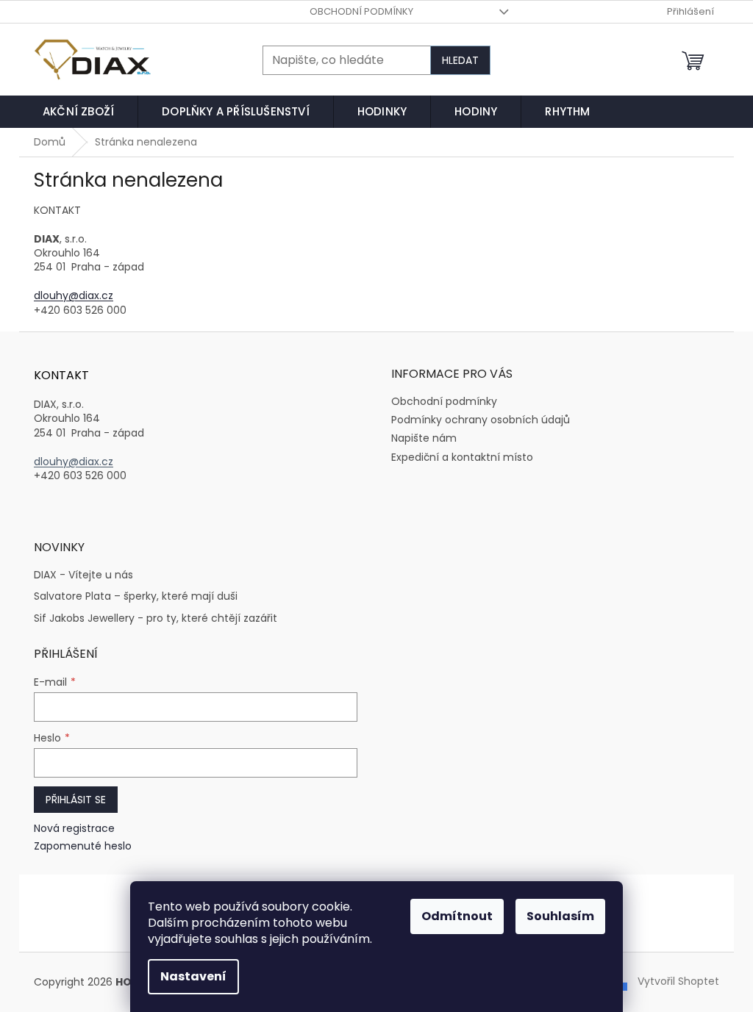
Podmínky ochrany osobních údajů (480, 419)
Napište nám (424, 438)
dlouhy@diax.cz (73, 295)
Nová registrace (74, 829)
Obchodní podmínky (361, 11)
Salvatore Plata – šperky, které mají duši (136, 596)
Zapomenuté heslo (83, 846)
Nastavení (193, 976)
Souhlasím (560, 916)
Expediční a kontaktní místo (462, 457)
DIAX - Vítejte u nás (83, 575)
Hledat (460, 60)
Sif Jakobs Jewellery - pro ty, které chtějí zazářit (155, 618)
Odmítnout (457, 916)
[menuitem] (78, 112)
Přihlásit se (76, 799)
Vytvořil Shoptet (678, 981)
